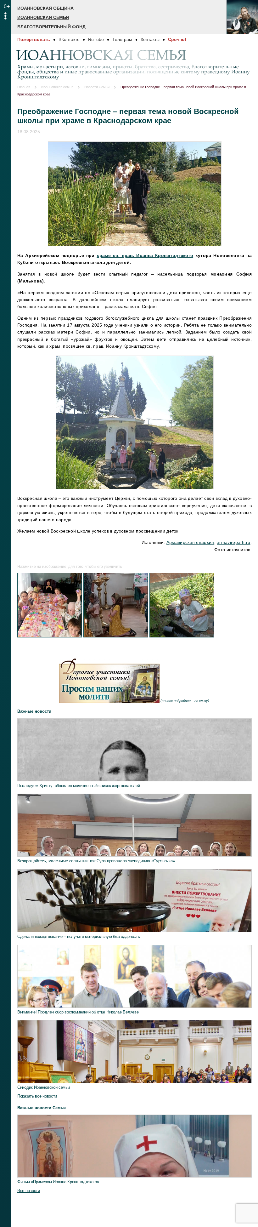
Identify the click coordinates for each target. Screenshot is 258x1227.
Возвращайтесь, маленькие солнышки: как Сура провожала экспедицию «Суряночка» (96, 861)
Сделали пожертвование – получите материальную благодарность (78, 936)
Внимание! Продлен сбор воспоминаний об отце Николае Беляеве (77, 1012)
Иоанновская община (45, 8)
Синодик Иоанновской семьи (43, 1087)
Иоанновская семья (43, 17)
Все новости (28, 1190)
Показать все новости (37, 1096)
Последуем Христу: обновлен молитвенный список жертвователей (78, 785)
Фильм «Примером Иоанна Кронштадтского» (58, 1181)
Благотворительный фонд (51, 26)
